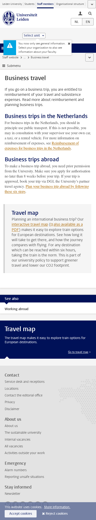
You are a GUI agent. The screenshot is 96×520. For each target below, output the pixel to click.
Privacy (10, 402)
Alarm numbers (16, 470)
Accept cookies (20, 513)
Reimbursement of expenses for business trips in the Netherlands (42, 145)
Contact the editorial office (23, 395)
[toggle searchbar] (90, 13)
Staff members (45, 4)
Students (29, 4)
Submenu (14, 66)
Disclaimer (12, 409)
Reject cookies (57, 513)
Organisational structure (70, 4)
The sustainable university (23, 432)
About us (11, 426)
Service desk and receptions (25, 382)
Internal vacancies (17, 439)
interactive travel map (30, 224)
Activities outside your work (25, 453)
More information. (57, 507)
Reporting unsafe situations (24, 477)
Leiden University (12, 4)
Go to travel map (78, 352)
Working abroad (16, 309)
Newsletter (12, 494)
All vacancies (14, 446)
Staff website (10, 57)
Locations (11, 388)
